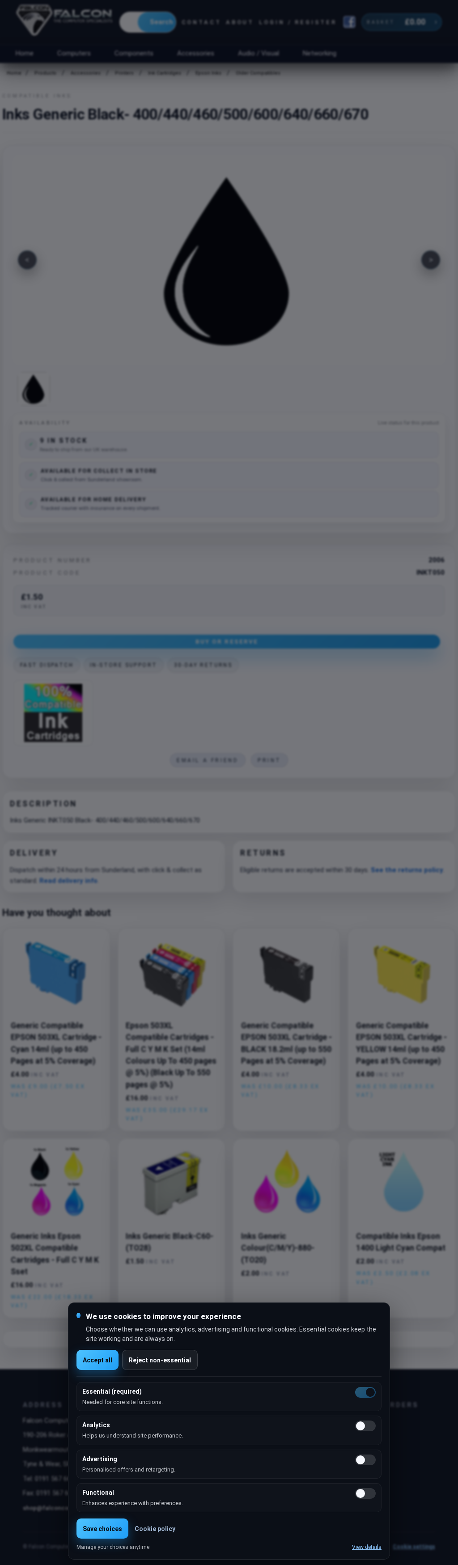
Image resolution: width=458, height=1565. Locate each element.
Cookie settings (414, 1547)
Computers (74, 53)
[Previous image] (27, 259)
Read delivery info (68, 881)
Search (161, 22)
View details (367, 1547)
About (240, 22)
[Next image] (430, 259)
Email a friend (207, 760)
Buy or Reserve (226, 641)
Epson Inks (208, 73)
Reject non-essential (160, 1360)
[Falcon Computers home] (65, 21)
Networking (319, 53)
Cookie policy (155, 1528)
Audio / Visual (258, 53)
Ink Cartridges (164, 73)
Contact (201, 22)
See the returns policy (407, 870)
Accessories (195, 53)
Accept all (97, 1360)
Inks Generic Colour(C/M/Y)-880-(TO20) (277, 1248)
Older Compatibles (258, 73)
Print (269, 760)
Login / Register (298, 22)
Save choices (102, 1528)
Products (45, 73)
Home (24, 53)
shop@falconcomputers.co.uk (66, 1507)
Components (133, 53)
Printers (124, 73)
